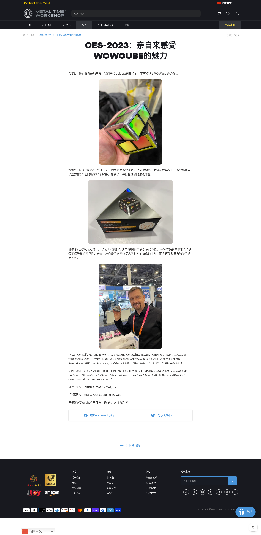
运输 (109, 492)
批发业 (110, 477)
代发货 (110, 482)
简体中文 (35, 531)
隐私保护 (151, 482)
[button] (226, 3)
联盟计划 (111, 487)
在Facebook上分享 (102, 415)
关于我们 (76, 477)
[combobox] (136, 13)
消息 (32, 35)
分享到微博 (165, 415)
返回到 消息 (133, 445)
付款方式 (151, 492)
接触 (74, 482)
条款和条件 (152, 477)
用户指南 (76, 492)
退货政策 (151, 487)
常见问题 (76, 487)
